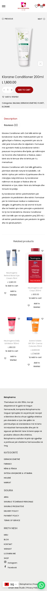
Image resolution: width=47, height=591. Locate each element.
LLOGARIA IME (10, 553)
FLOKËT (41, 103)
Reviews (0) (11, 125)
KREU (6, 535)
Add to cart (24, 90)
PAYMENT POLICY (11, 515)
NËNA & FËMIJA (10, 468)
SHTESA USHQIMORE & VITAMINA (18, 473)
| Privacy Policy (32, 587)
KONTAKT (8, 544)
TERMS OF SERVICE (12, 520)
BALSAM (16, 103)
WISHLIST (8, 549)
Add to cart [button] (13, 285)
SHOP (6, 558)
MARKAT (7, 482)
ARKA (6, 497)
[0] (36, 6)
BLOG (6, 539)
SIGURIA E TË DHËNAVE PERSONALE (18, 501)
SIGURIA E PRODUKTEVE (14, 506)
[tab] (23, 118)
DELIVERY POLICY (11, 511)
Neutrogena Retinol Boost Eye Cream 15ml (11, 276)
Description (10, 118)
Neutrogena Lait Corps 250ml (35, 289)
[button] (10, 97)
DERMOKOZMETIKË (29, 103)
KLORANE (6, 106)
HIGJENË (7, 478)
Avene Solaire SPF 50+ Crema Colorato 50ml (35, 343)
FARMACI (8, 464)
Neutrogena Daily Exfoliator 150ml (12, 342)
